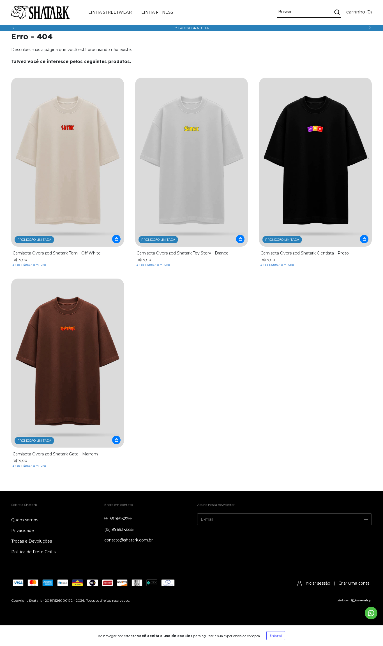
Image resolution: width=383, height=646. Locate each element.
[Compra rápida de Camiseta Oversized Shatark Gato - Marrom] (116, 440)
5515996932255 (118, 518)
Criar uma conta (354, 583)
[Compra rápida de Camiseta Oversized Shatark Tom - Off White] (116, 239)
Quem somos (24, 519)
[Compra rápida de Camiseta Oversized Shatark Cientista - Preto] (364, 239)
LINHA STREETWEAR (110, 12)
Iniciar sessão (317, 583)
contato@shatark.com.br (128, 540)
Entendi (275, 635)
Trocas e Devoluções (31, 541)
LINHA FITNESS (157, 12)
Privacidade (22, 530)
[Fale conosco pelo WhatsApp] (371, 613)
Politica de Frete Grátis (33, 551)
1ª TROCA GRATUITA (191, 28)
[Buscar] (336, 12)
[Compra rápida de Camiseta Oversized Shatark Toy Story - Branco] (240, 239)
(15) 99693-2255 (118, 529)
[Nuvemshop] (354, 601)
